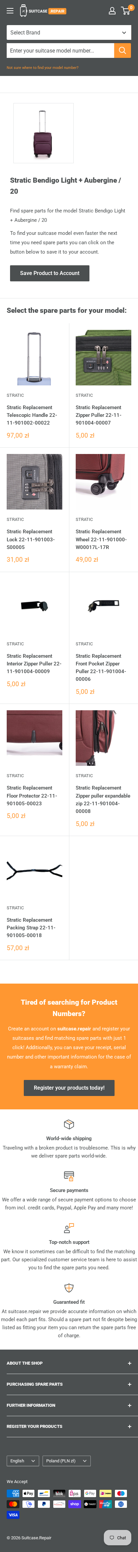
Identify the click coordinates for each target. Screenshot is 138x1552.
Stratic (15, 395)
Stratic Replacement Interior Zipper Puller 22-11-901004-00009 (34, 664)
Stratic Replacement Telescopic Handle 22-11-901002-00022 (32, 415)
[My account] (112, 10)
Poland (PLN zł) (61, 1460)
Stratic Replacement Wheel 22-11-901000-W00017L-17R (101, 539)
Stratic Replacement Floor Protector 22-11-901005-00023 (32, 796)
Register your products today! (69, 1088)
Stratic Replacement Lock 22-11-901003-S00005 (31, 539)
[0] (126, 11)
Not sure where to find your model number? (42, 68)
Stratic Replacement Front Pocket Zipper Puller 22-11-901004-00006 (101, 667)
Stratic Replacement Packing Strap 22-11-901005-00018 (31, 928)
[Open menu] (10, 10)
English (17, 1460)
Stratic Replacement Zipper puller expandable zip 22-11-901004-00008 (103, 799)
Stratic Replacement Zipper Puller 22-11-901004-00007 (99, 415)
